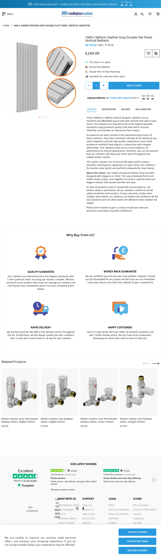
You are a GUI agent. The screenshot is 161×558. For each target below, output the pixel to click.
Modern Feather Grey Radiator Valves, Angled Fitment (57, 420)
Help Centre (88, 513)
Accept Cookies (137, 532)
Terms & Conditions (119, 509)
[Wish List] (150, 14)
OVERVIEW (91, 109)
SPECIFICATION (109, 109)
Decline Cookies (137, 550)
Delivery (86, 522)
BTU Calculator (141, 505)
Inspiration (139, 518)
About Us (87, 505)
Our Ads (137, 522)
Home (6, 25)
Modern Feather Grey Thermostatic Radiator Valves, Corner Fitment (98, 420)
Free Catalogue (66, 509)
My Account (88, 518)
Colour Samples (66, 522)
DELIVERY (125, 109)
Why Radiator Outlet (68, 505)
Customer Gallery (67, 518)
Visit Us (62, 513)
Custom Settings (137, 541)
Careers (137, 513)
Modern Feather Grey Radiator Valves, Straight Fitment (136, 420)
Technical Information (144, 509)
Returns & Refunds (119, 513)
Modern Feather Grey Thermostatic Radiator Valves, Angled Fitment (19, 420)
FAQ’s (111, 505)
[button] (39, 117)
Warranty (113, 518)
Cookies (113, 522)
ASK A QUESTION (143, 109)
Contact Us (88, 509)
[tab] (91, 110)
